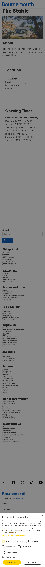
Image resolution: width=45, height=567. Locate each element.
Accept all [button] (11, 562)
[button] (22, 535)
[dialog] (22, 540)
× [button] (42, 515)
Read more (12, 533)
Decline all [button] (32, 562)
